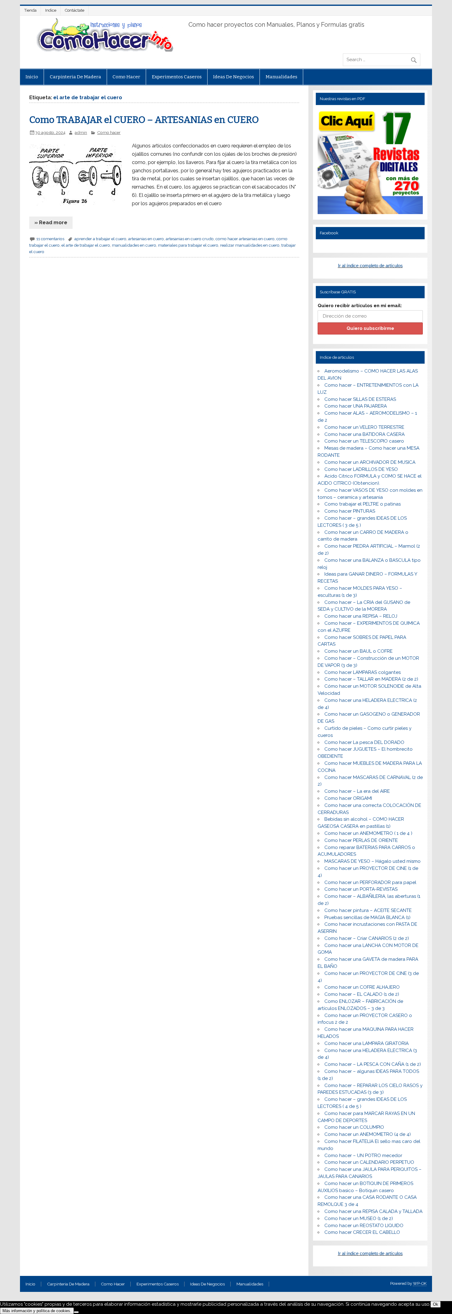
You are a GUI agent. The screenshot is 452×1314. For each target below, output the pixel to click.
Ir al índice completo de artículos (370, 265)
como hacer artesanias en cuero (245, 238)
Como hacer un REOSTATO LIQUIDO (363, 1225)
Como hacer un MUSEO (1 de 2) (358, 1218)
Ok (435, 1304)
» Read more (50, 222)
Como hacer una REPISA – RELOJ (360, 616)
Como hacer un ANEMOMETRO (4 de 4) (367, 1134)
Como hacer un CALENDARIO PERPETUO (369, 1162)
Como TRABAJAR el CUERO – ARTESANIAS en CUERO (144, 119)
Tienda (30, 10)
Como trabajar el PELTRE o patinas (362, 504)
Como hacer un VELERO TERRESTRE (364, 427)
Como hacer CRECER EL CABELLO (362, 1232)
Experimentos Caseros (177, 77)
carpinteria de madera (75, 77)
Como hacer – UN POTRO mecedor (363, 1155)
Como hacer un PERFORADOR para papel (370, 882)
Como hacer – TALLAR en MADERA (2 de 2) (371, 679)
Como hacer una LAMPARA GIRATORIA (366, 1043)
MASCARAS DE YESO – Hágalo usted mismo (372, 861)
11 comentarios (50, 238)
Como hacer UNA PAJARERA (355, 406)
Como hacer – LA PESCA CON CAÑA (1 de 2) (372, 1064)
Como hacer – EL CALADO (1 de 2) (361, 994)
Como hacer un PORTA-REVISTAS (361, 889)
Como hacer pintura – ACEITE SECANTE (368, 910)
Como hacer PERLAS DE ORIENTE (361, 840)
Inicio (32, 77)
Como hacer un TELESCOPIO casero (364, 441)
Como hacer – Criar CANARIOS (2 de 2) (366, 938)
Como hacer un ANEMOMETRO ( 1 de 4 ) (368, 833)
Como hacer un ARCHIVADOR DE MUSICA (369, 462)
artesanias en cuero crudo (190, 238)
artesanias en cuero (146, 238)
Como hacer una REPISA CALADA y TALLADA (373, 1211)
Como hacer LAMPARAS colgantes (362, 672)
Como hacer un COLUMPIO (354, 1127)
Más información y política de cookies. (36, 1310)
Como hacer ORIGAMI (348, 798)
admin (81, 132)
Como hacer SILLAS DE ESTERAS (360, 399)
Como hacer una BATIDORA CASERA (364, 434)
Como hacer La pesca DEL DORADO (364, 742)
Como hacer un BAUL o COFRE (358, 651)
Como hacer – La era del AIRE (357, 791)
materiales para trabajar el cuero (188, 245)
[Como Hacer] (104, 50)
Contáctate (74, 10)
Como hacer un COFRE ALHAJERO (362, 987)
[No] (76, 1312)
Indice (50, 10)
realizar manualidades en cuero (250, 245)
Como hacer (126, 77)
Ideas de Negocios (233, 77)
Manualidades (281, 77)
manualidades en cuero (134, 245)
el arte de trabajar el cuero (85, 245)
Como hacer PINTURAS (349, 511)
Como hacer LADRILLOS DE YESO (361, 469)
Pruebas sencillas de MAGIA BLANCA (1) (367, 917)
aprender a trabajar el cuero (100, 238)
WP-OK (419, 1283)
